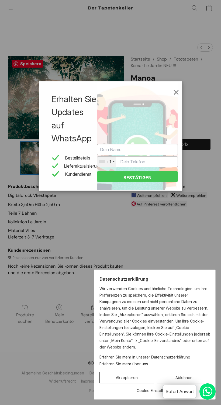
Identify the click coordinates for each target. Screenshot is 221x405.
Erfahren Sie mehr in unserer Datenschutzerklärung (144, 357)
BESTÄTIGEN (137, 177)
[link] (155, 388)
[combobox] (106, 162)
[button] (126, 377)
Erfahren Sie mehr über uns (123, 363)
